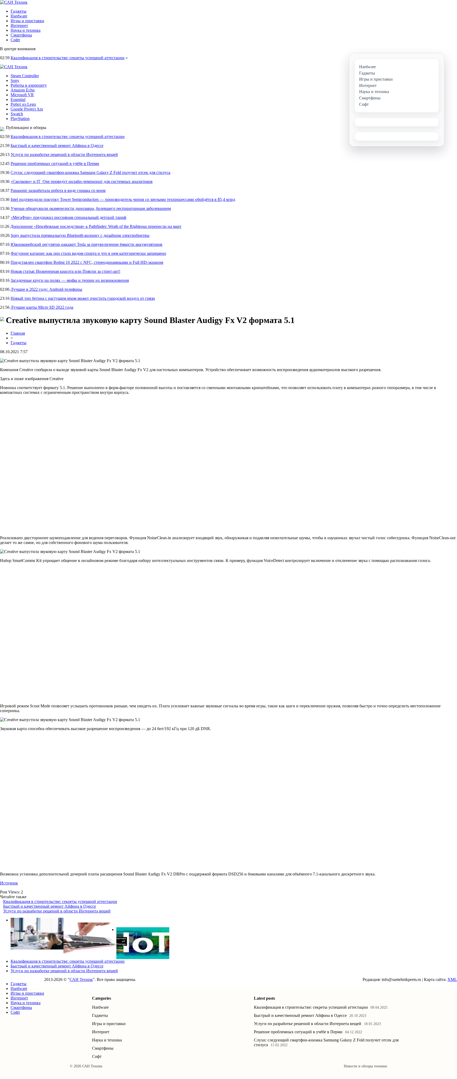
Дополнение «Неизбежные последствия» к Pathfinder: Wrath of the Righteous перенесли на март (95, 226)
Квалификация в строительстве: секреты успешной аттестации (68, 58)
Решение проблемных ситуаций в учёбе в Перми (55, 163)
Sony (15, 80)
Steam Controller (25, 75)
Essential (18, 99)
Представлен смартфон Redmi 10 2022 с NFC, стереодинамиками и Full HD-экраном (87, 262)
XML (452, 979)
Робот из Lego (23, 104)
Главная (18, 333)
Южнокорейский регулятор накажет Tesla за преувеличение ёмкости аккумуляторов (86, 244)
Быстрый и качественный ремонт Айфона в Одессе (57, 145)
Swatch (17, 114)
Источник (9, 883)
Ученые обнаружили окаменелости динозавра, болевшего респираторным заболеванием (91, 208)
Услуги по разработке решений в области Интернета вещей (64, 154)
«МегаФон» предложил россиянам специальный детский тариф (68, 217)
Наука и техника (25, 30)
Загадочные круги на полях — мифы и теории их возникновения (70, 280)
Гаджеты (18, 11)
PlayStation (20, 118)
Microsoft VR (22, 95)
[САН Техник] (14, 2)
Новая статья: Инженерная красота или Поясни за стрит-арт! (65, 271)
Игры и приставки (27, 21)
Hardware (19, 16)
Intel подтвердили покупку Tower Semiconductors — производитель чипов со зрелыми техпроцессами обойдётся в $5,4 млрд (123, 199)
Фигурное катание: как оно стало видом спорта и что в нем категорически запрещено (88, 253)
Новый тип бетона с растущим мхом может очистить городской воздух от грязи (83, 298)
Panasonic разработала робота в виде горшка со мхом (58, 190)
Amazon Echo (23, 90)
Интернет (19, 25)
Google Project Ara (27, 109)
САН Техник (81, 979)
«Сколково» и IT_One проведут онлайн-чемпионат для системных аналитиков (82, 181)
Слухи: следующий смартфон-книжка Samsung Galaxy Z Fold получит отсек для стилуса (90, 172)
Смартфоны (21, 35)
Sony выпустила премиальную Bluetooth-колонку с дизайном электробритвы (80, 235)
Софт (15, 40)
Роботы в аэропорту (29, 85)
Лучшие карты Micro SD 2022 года (42, 307)
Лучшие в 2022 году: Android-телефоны (46, 289)
